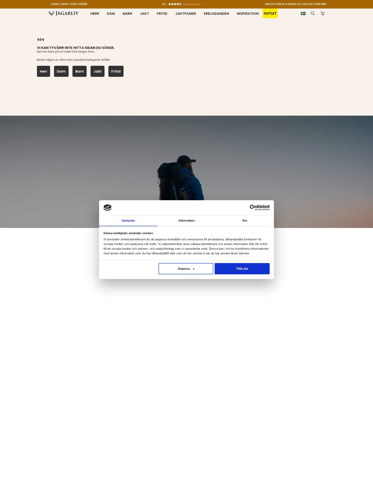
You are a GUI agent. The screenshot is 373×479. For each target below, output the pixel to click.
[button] (187, 3)
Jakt (144, 13)
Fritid (162, 13)
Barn (127, 13)
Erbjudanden (216, 13)
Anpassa (184, 268)
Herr (94, 13)
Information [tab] (186, 220)
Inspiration (248, 13)
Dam (111, 13)
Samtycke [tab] (128, 220)
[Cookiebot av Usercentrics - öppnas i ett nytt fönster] (253, 207)
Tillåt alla (242, 268)
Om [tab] (244, 220)
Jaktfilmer (185, 13)
